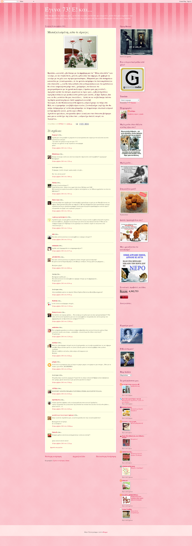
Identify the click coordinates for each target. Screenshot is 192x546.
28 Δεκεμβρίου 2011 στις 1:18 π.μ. (62, 148)
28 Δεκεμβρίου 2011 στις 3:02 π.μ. (62, 211)
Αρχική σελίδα (79, 456)
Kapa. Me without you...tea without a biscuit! (133, 437)
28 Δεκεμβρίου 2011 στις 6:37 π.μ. (62, 251)
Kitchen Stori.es (127, 407)
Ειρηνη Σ (55, 135)
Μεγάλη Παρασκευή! (137, 423)
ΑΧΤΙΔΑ (54, 388)
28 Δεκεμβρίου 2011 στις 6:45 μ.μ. (62, 409)
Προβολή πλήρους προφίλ (136, 114)
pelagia (54, 362)
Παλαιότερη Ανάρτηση (106, 456)
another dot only (135, 386)
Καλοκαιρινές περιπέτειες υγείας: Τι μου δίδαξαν (133, 401)
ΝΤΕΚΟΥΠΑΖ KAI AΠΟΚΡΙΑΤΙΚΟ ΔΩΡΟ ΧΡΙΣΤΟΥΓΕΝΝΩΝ (137, 498)
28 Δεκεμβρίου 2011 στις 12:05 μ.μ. (62, 321)
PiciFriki (54, 301)
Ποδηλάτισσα (56, 312)
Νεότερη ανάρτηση (53, 456)
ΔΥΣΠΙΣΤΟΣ (56, 257)
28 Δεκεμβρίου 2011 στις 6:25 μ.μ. (62, 394)
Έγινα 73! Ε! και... (68, 9)
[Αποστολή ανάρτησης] (76, 124)
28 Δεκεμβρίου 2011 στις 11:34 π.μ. (62, 306)
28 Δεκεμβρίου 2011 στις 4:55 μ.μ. (62, 369)
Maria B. (54, 432)
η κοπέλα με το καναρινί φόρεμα (63, 415)
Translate (133, 103)
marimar (55, 343)
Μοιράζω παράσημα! (137, 468)
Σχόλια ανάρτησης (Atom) (61, 461)
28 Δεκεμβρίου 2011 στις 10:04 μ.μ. (62, 426)
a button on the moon (128, 466)
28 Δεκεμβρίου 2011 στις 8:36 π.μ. (62, 283)
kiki (53, 234)
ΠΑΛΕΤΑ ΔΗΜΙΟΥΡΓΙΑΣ (130, 495)
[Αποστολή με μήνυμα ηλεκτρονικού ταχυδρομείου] (80, 124)
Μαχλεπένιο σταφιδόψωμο (135, 512)
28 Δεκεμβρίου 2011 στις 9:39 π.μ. (62, 295)
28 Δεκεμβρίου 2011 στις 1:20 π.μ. (62, 161)
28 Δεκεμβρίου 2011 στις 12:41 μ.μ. (62, 336)
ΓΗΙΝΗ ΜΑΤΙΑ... (127, 452)
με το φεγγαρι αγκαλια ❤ (130, 384)
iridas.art (125, 481)
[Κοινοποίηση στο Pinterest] (88, 124)
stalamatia (55, 246)
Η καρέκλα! (134, 439)
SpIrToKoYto (56, 400)
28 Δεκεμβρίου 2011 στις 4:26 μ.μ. (62, 356)
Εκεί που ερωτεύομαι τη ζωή (131, 399)
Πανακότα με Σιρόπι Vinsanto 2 (137, 409)
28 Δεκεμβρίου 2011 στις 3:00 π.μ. (62, 176)
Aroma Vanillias (127, 509)
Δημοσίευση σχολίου (56, 447)
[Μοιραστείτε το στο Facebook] (86, 124)
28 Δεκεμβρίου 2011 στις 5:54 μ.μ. (62, 382)
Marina (54, 183)
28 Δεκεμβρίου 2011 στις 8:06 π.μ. (62, 268)
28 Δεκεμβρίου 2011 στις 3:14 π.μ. (62, 228)
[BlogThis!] (82, 124)
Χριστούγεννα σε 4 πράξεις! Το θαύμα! (136, 454)
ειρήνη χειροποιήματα (59, 217)
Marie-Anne (55, 200)
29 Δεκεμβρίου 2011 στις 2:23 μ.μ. (62, 443)
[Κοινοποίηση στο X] (84, 124)
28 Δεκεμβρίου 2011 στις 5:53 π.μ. (62, 239)
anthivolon (55, 327)
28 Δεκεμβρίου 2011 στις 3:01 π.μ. (62, 194)
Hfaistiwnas (55, 154)
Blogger (105, 532)
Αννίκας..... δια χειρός (129, 422)
